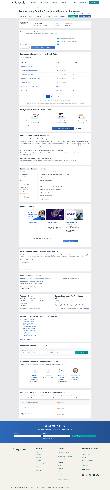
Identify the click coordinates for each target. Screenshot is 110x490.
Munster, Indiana (28, 325)
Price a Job (73, 16)
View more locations (26, 339)
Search (82, 352)
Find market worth (85, 16)
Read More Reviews (45, 199)
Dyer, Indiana (27, 332)
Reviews (67, 25)
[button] (23, 16)
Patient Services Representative (29, 70)
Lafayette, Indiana (29, 321)
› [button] (84, 221)
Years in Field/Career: (25, 44)
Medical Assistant (25, 82)
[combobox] (37, 39)
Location (51, 350)
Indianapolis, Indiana (29, 319)
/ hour (40, 23)
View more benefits (25, 269)
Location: (22, 37)
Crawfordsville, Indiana (30, 335)
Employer (28, 7)
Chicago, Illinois (28, 334)
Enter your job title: (25, 126)
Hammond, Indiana (29, 323)
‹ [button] (25, 221)
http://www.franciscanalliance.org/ (34, 281)
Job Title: (16, 433)
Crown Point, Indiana (29, 330)
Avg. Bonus (56, 25)
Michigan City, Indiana (30, 326)
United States (21, 7)
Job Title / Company (27, 350)
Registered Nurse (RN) (27, 66)
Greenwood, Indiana (29, 328)
